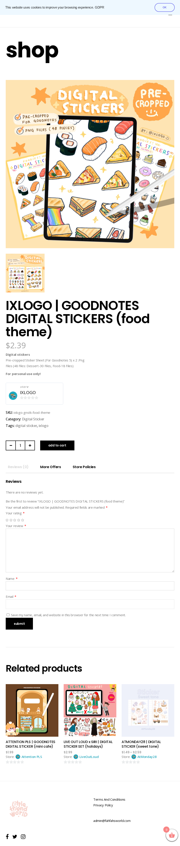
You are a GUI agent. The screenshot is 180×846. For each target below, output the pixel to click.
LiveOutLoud (89, 756)
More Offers (50, 466)
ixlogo (44, 425)
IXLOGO (28, 392)
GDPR (99, 7)
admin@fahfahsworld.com (111, 820)
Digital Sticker (33, 419)
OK (165, 7)
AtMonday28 (147, 756)
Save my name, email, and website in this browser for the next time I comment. (68, 615)
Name (11, 578)
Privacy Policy (103, 805)
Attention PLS (32, 756)
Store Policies (84, 466)
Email (11, 596)
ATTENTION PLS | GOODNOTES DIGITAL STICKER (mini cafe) (30, 744)
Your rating (15, 513)
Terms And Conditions (109, 799)
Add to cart (57, 445)
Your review (16, 526)
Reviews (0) (18, 466)
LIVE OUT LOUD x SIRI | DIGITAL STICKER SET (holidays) (88, 744)
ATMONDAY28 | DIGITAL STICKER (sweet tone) (141, 744)
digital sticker (26, 425)
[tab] (18, 467)
